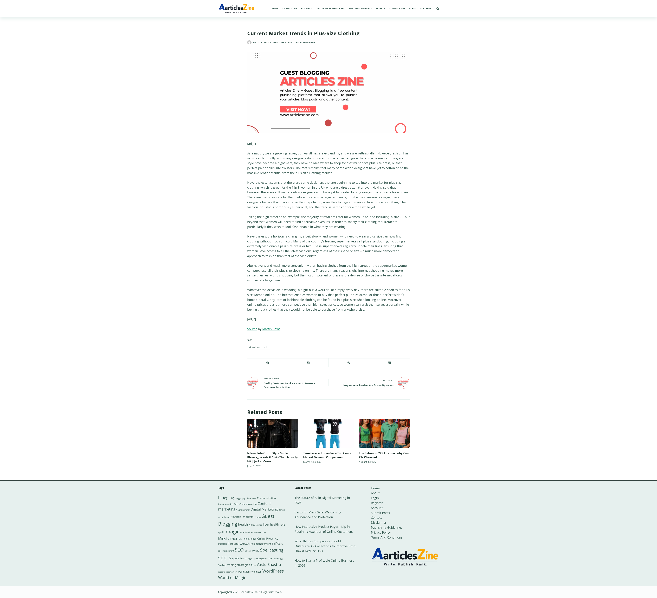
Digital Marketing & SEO (330, 8)
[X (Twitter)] (308, 362)
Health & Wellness (360, 8)
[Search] (437, 8)
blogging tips (240, 498)
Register (377, 503)
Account (425, 8)
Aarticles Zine (249, 592)
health (243, 524)
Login (412, 8)
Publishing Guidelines (386, 527)
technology (275, 558)
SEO (239, 549)
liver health (271, 524)
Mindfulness (228, 538)
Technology (289, 8)
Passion (222, 543)
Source (252, 329)
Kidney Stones (255, 524)
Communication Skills (228, 504)
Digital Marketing (264, 509)
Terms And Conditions (387, 537)
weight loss (244, 571)
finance (227, 517)
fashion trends (258, 347)
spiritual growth (261, 558)
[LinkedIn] (389, 362)
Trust (253, 565)
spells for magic (242, 558)
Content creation (248, 504)
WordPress (273, 571)
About (375, 493)
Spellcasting (272, 550)
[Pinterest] (349, 362)
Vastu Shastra (269, 564)
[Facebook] (267, 362)
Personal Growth (239, 544)
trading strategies (238, 565)
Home (275, 8)
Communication (266, 498)
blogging (226, 497)
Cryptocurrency (243, 510)
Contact (376, 517)
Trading (222, 565)
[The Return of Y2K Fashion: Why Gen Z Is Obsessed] (384, 433)
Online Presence (267, 538)
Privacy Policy (381, 532)
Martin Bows (271, 329)
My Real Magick (247, 538)
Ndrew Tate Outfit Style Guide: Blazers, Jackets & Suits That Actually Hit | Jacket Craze (272, 457)
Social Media (252, 550)
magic (232, 531)
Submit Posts (397, 8)
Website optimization (227, 572)
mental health (260, 533)
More (379, 8)
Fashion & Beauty (305, 42)
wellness (256, 571)
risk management (260, 543)
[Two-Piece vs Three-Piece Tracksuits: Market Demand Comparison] (328, 433)
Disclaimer (378, 522)
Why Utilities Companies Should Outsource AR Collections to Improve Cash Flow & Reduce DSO (325, 546)
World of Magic (232, 577)
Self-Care (277, 544)
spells (224, 557)
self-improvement (226, 551)
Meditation (246, 532)
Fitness (257, 517)
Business (306, 8)
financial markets (242, 517)
